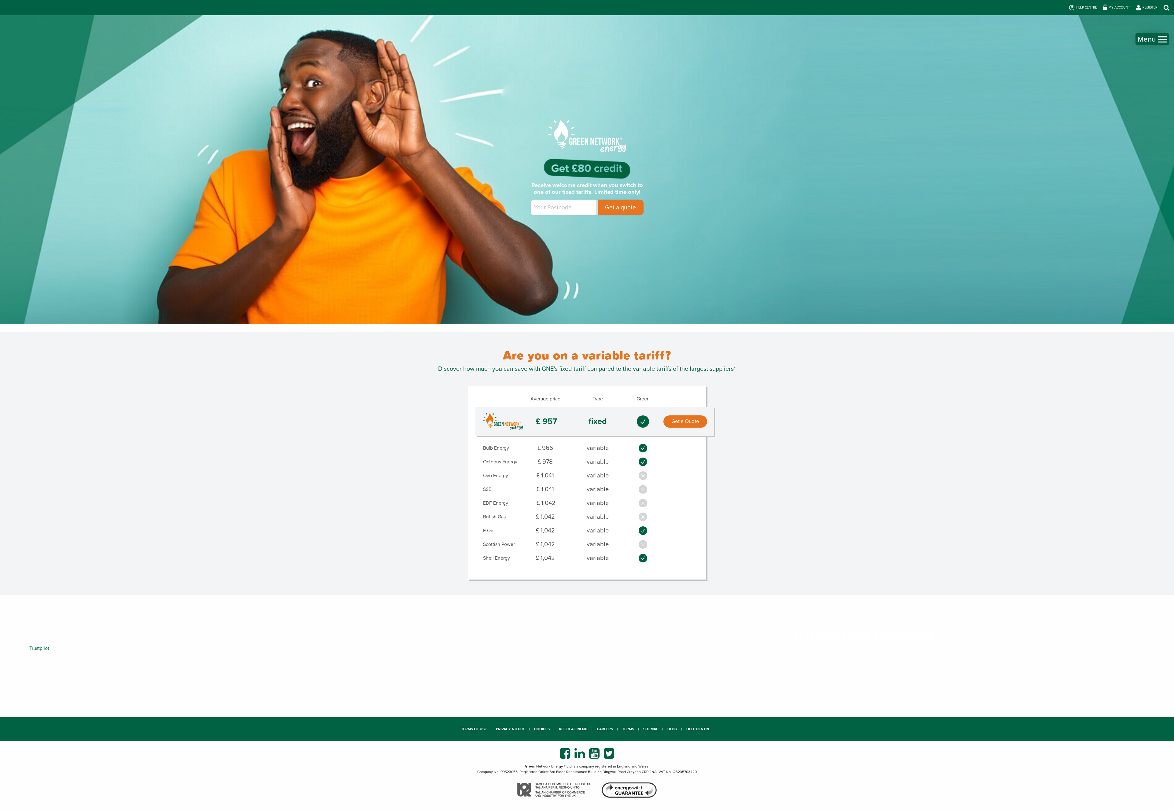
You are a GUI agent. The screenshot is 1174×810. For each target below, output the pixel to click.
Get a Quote (685, 421)
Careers (605, 729)
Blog (672, 729)
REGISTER (1150, 7)
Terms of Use (474, 729)
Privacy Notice (510, 729)
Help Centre (1086, 7)
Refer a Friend (573, 729)
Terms (628, 729)
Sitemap (650, 729)
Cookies (542, 729)
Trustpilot (39, 648)
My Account (1119, 7)
